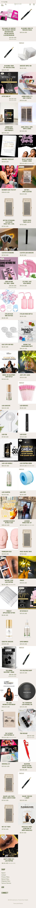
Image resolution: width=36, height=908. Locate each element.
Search (3, 873)
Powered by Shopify (23, 900)
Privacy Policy (5, 877)
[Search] (6, 4)
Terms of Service (6, 883)
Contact (3, 875)
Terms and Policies (18, 903)
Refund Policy (5, 879)
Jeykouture (15, 900)
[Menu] (2, 4)
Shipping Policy (5, 881)
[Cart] (34, 4)
